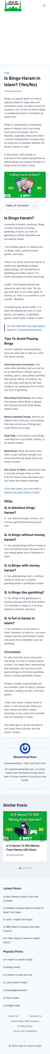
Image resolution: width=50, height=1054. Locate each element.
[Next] (42, 838)
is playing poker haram (29, 329)
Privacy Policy (25, 1026)
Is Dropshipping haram (15, 990)
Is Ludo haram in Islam (15, 982)
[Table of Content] (34, 206)
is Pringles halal (11, 1005)
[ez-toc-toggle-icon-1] (33, 206)
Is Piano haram (11, 998)
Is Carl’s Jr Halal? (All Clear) (18, 919)
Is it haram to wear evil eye (17, 974)
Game (6, 73)
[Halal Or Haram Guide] (13, 5)
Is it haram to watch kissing (17, 959)
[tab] (19, 868)
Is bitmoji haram (11, 967)
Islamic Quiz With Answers (25, 1021)
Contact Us (35, 1016)
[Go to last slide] (7, 838)
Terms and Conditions (25, 1031)
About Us (14, 1016)
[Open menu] (44, 5)
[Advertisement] (25, 38)
